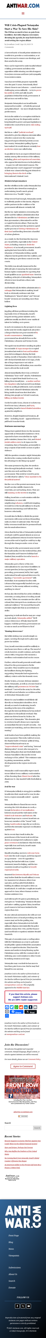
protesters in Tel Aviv (26, 687)
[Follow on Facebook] (17, 1306)
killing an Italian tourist (14, 398)
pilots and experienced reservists (26, 159)
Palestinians (22, 218)
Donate (12, 1287)
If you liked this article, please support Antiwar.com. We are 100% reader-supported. (23, 997)
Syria (32, 406)
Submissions (15, 1267)
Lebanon (19, 503)
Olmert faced (27, 776)
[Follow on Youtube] (28, 1306)
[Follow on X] (23, 1306)
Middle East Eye (23, 988)
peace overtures (11, 843)
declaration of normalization (22, 810)
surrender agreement (23, 578)
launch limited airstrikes (31, 408)
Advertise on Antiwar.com (23, 1112)
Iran (13, 830)
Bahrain (29, 816)
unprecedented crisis (14, 746)
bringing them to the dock (15, 173)
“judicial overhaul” (26, 132)
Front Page (14, 1235)
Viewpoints (14, 1255)
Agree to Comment (23, 1066)
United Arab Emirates (13, 816)
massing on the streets (17, 493)
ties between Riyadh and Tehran (26, 875)
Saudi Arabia (15, 824)
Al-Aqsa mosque (22, 349)
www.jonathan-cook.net (14, 985)
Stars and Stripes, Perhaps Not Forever (19, 1147)
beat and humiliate (30, 351)
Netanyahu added (24, 618)
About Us (13, 1274)
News (11, 1249)
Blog (11, 1242)
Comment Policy (34, 1059)
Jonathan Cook (13, 44)
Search (12, 1281)
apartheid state (27, 275)
